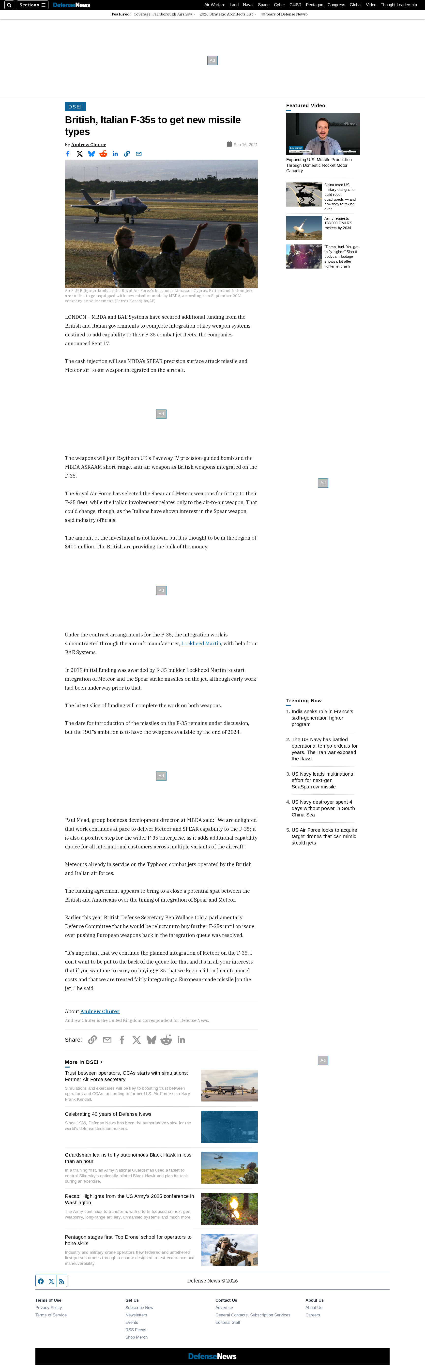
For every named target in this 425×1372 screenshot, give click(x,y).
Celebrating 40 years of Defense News (108, 1114)
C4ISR (295, 5)
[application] (323, 134)
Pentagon (314, 5)
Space (264, 5)
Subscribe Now (139, 1307)
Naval (248, 5)
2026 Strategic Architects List (226, 14)
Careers (312, 1314)
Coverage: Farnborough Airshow (163, 14)
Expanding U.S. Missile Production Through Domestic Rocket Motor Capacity (319, 165)
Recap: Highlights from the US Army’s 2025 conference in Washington (129, 1199)
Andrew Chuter (88, 144)
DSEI (75, 106)
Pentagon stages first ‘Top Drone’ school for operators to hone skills (128, 1240)
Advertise (224, 1307)
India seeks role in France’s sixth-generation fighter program (322, 718)
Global (356, 5)
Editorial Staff (227, 1322)
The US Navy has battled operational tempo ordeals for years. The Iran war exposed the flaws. (325, 749)
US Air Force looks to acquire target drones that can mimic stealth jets (324, 836)
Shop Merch (136, 1337)
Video (371, 5)
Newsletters (136, 1314)
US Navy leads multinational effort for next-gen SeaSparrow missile (323, 780)
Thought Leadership (399, 5)
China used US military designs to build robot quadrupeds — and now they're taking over (340, 197)
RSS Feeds (135, 1329)
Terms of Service (51, 1314)
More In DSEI (82, 1062)
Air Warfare (214, 5)
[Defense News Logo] (71, 5)
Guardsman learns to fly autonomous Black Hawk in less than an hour (128, 1158)
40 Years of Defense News (283, 14)
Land (234, 5)
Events (131, 1322)
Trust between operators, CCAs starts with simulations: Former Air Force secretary (126, 1076)
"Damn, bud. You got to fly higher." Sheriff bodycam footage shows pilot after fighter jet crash (341, 256)
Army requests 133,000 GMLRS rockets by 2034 (338, 223)
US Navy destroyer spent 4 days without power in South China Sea (323, 808)
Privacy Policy (48, 1307)
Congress (336, 5)
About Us (313, 1307)
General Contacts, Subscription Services (252, 1314)
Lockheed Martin (201, 643)
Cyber (279, 5)
